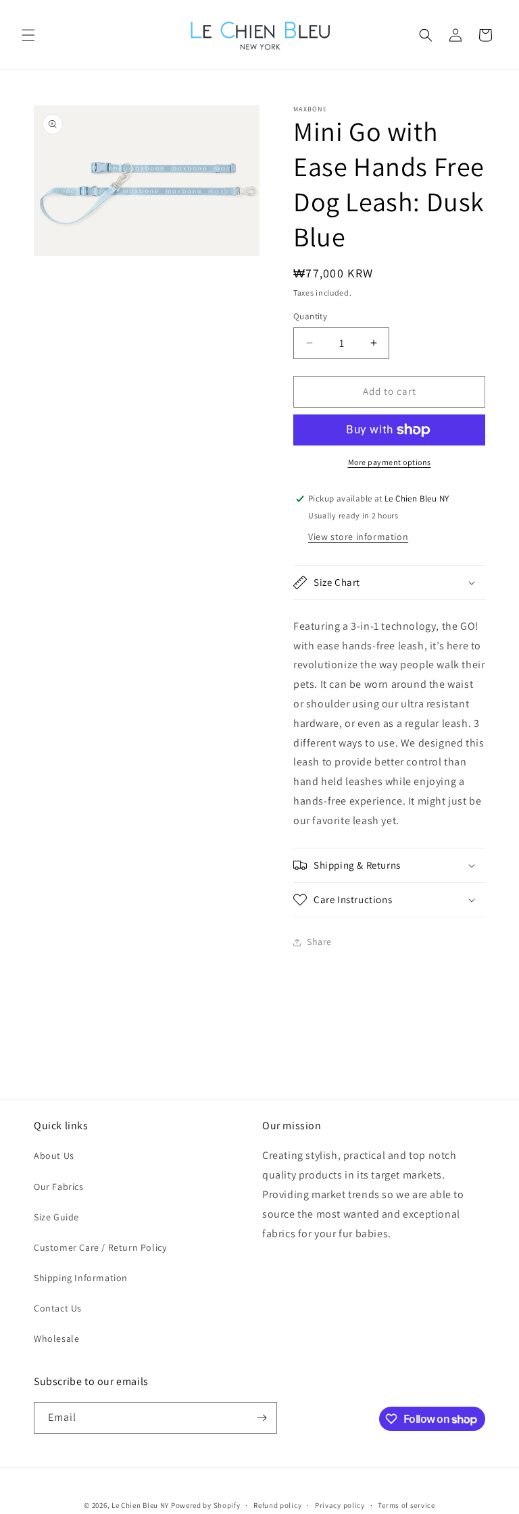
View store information (358, 537)
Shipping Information (81, 1278)
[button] (28, 35)
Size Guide (56, 1217)
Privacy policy (340, 1505)
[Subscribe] (261, 1418)
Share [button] (319, 942)
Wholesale (56, 1338)
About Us (54, 1156)
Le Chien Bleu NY (140, 1505)
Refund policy (277, 1505)
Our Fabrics (59, 1187)
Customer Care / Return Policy (100, 1247)
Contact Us (58, 1308)
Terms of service (406, 1505)
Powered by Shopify (206, 1505)
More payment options (389, 462)
